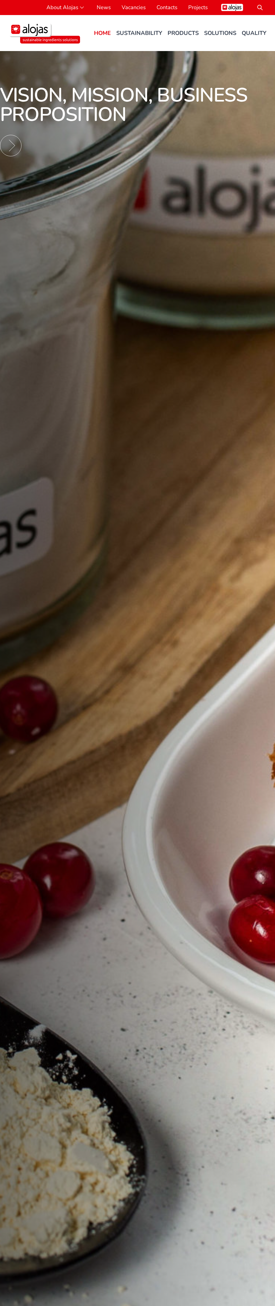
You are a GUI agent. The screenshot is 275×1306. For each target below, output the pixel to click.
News (104, 7)
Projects (198, 7)
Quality (254, 33)
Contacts (167, 7)
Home (102, 33)
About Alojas (62, 7)
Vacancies (134, 7)
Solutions (220, 33)
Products (183, 33)
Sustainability (139, 33)
